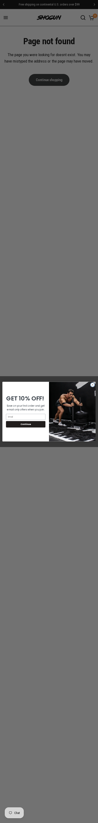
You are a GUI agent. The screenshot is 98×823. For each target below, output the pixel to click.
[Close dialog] (92, 385)
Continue (25, 424)
